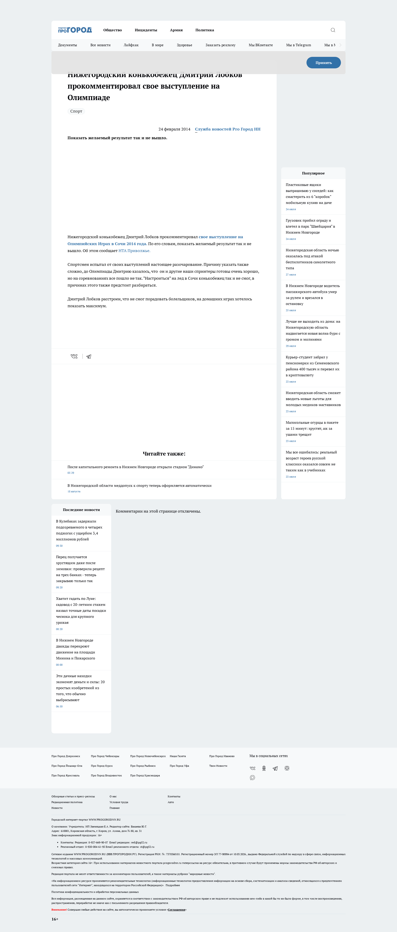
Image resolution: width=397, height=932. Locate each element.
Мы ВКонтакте (261, 45)
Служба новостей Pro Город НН (228, 129)
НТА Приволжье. (134, 250)
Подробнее (173, 885)
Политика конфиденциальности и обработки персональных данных (95, 892)
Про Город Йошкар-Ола (66, 765)
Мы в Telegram (298, 45)
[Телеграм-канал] (275, 768)
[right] (340, 45)
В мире (158, 45)
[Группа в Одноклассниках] (264, 768)
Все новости (101, 45)
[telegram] (90, 356)
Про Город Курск (102, 765)
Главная (114, 808)
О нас (113, 796)
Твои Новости (218, 765)
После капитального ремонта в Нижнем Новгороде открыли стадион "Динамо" (136, 469)
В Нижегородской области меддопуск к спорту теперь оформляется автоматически (140, 488)
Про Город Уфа (179, 765)
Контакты (174, 796)
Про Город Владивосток (106, 775)
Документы (67, 45)
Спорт (76, 111)
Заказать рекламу (220, 45)
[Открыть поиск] (332, 30)
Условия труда (119, 802)
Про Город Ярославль (65, 775)
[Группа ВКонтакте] (252, 768)
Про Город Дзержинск (65, 756)
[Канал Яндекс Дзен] (287, 768)
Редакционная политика (66, 802)
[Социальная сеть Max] (252, 777)
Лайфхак (131, 45)
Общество (112, 30)
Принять (324, 62)
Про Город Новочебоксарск (148, 756)
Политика (205, 30)
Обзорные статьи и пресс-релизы (73, 796)
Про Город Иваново (222, 756)
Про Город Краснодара (145, 775)
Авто (171, 802)
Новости (56, 808)
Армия (176, 30)
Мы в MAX (333, 45)
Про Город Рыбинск (143, 765)
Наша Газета (178, 756)
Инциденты (146, 30)
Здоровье (184, 45)
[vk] (75, 356)
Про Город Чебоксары (105, 756)
